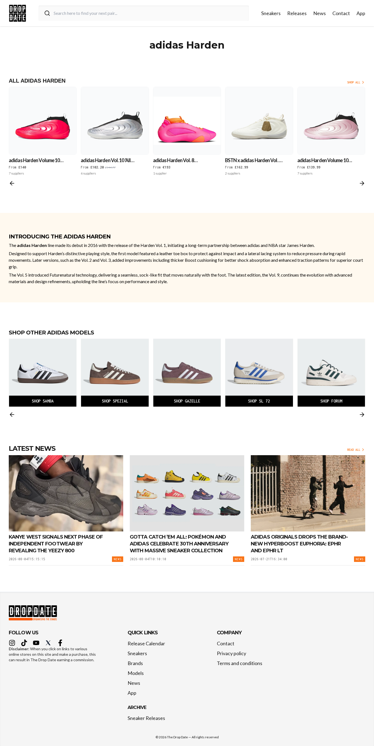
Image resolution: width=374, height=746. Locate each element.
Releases (297, 13)
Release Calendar (146, 643)
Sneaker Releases (146, 718)
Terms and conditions (239, 663)
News (319, 13)
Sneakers (271, 13)
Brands (135, 663)
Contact (341, 13)
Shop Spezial (115, 401)
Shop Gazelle (187, 401)
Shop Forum (331, 401)
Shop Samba (43, 401)
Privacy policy (231, 653)
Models (136, 673)
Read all (353, 449)
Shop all (353, 82)
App (360, 13)
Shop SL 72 (259, 401)
